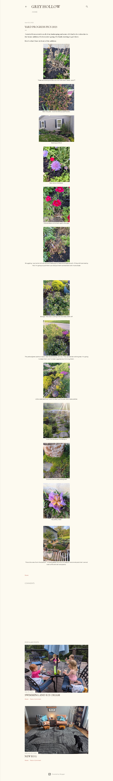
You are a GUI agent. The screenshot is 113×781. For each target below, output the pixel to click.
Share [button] (26, 575)
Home (34, 12)
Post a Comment (35, 699)
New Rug (31, 756)
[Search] (87, 6)
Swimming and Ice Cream (42, 695)
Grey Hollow (45, 6)
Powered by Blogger (58, 774)
